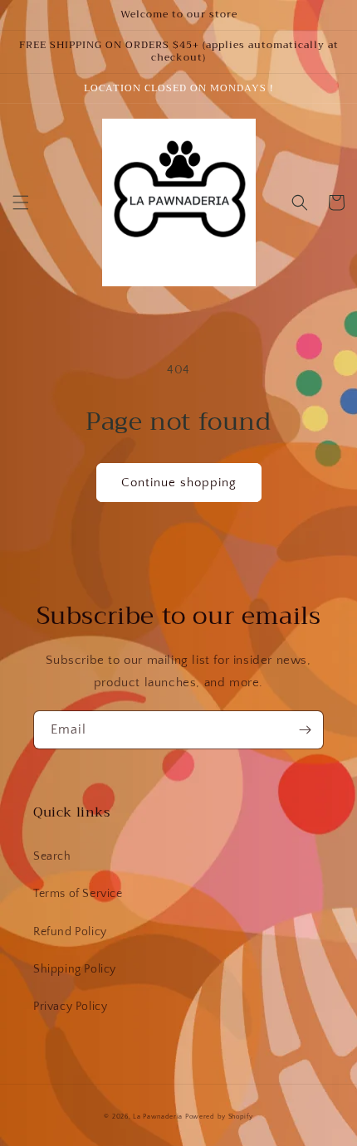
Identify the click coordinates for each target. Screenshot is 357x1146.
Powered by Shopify (219, 1116)
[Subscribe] (304, 729)
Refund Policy (70, 932)
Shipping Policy (74, 969)
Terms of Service (78, 893)
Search (52, 856)
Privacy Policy (70, 1006)
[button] (20, 202)
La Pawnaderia (158, 1116)
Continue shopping (179, 482)
